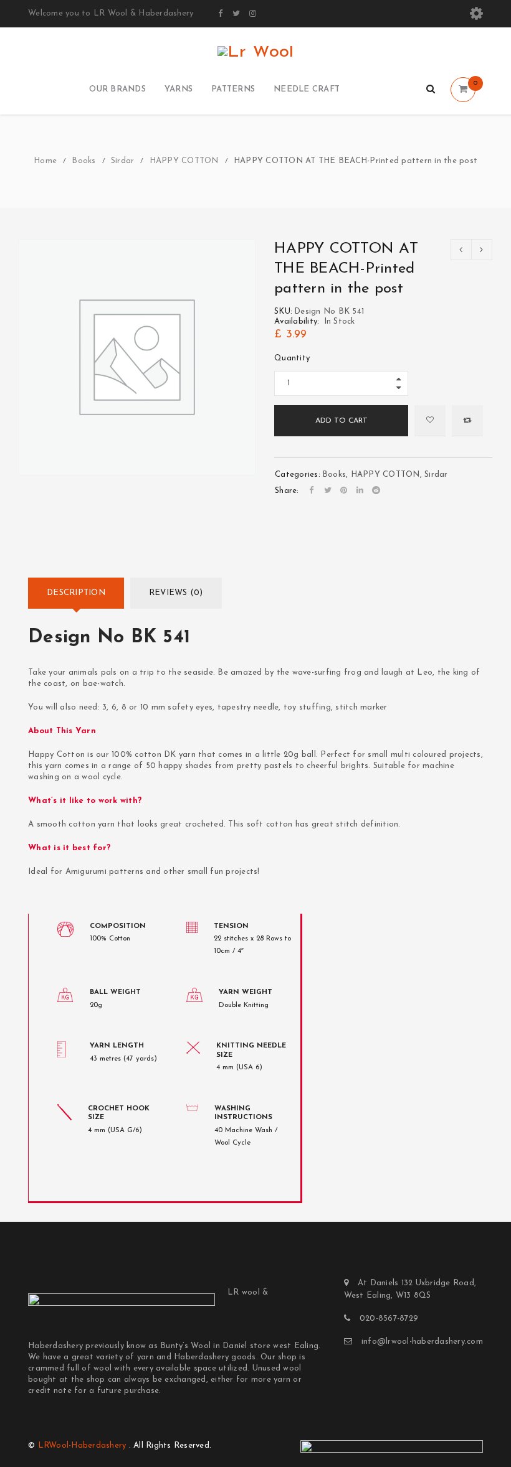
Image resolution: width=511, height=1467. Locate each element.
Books (83, 161)
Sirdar (123, 161)
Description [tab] (76, 593)
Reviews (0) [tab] (176, 593)
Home (45, 161)
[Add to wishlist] (430, 420)
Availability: (296, 321)
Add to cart (341, 420)
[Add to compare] (467, 420)
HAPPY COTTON (184, 161)
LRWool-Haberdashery (82, 1445)
